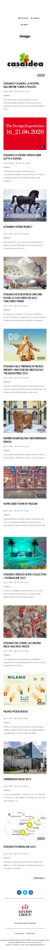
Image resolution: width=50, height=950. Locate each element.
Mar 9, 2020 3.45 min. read (16, 91)
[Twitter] (25, 892)
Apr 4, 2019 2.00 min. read (15, 718)
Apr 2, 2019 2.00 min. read (15, 854)
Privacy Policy (19, 933)
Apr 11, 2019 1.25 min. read (15, 306)
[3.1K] (25, 221)
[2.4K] (25, 637)
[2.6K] (25, 289)
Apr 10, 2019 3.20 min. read (16, 446)
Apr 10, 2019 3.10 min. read (15, 378)
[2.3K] (25, 361)
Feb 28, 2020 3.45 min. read (16, 163)
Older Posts (38, 878)
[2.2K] (25, 841)
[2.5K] (25, 498)
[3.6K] (25, 569)
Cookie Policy (30, 933)
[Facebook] (19, 892)
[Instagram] (30, 892)
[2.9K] (25, 78)
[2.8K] (25, 433)
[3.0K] (25, 149)
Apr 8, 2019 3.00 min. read (15, 511)
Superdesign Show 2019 (17, 779)
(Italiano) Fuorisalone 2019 (19, 846)
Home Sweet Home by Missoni (20, 503)
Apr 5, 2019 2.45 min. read (15, 651)
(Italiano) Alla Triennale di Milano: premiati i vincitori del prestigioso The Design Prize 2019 (23, 369)
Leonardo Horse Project (17, 226)
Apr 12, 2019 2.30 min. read (16, 234)
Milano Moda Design (15, 711)
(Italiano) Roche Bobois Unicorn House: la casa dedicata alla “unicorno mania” (22, 297)
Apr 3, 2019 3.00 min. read (15, 786)
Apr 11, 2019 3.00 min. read (15, 582)
